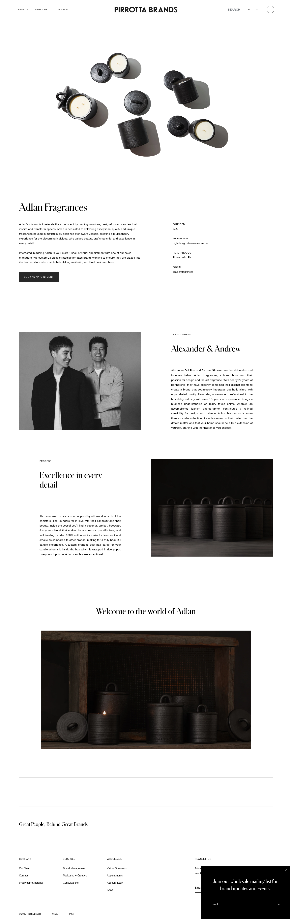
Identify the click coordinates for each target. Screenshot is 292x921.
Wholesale (114, 859)
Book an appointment (39, 277)
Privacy (54, 914)
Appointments (115, 875)
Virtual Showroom (117, 868)
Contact (23, 875)
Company (25, 859)
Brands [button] (23, 9)
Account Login (115, 882)
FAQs (110, 889)
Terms (71, 914)
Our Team (61, 9)
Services (41, 9)
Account (254, 9)
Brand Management (74, 868)
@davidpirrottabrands (31, 882)
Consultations (71, 882)
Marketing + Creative (75, 875)
